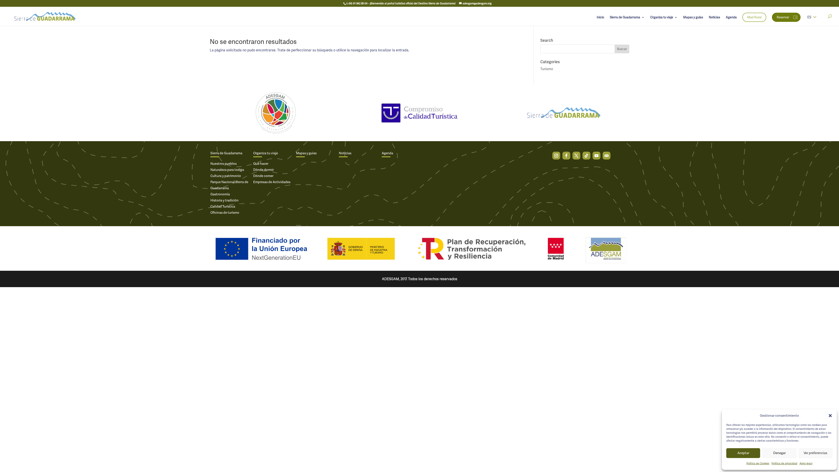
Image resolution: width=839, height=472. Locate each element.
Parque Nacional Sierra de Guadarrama (229, 185)
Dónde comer (263, 176)
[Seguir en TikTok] (586, 156)
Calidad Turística (222, 206)
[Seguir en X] (576, 156)
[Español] (814, 20)
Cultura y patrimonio (225, 176)
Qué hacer (260, 163)
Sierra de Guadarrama (625, 17)
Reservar (783, 17)
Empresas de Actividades (271, 182)
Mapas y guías (693, 17)
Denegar (779, 453)
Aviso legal (805, 463)
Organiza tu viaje (661, 17)
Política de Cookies (757, 463)
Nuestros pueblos (223, 163)
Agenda (731, 17)
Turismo (546, 69)
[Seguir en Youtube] (596, 156)
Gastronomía (220, 194)
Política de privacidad (784, 463)
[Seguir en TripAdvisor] (606, 156)
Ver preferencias (815, 453)
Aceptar (743, 453)
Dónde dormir (263, 170)
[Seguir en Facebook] (566, 156)
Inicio (600, 17)
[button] (830, 415)
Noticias (714, 17)
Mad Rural (754, 17)
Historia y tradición (224, 200)
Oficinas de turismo (224, 212)
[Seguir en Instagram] (556, 156)
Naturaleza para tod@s (227, 170)
